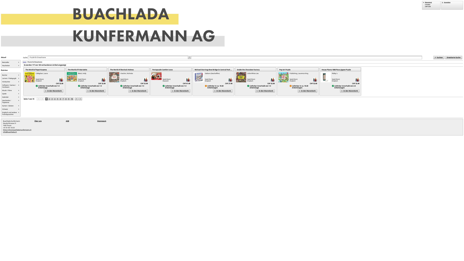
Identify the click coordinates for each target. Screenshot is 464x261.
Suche (25, 57)
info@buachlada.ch (10, 132)
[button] (438, 57)
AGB (67, 121)
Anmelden (447, 2)
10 (72, 99)
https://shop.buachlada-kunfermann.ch (17, 130)
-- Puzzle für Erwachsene (37, 57)
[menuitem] (11, 62)
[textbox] (306, 57)
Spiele (24, 62)
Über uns (38, 121)
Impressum (101, 121)
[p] (76, 99)
